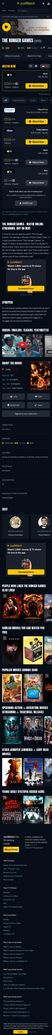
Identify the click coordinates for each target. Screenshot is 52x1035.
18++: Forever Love (11, 869)
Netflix (6, 919)
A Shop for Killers (10, 896)
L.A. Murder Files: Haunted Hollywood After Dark (24, 988)
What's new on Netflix (12, 947)
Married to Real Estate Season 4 (16, 1012)
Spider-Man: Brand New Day (15, 865)
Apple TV (7, 927)
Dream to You (9, 899)
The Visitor (8, 981)
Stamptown (8, 977)
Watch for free (34, 56)
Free (33, 100)
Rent (43, 100)
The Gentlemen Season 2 (13, 1001)
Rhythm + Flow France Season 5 (16, 1015)
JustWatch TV (9, 934)
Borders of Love (9, 872)
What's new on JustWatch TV (15, 961)
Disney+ (6, 930)
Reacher (6, 892)
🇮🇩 (43, 66)
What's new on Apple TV (13, 954)
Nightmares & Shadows (13, 876)
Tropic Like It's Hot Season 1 (14, 1008)
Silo (4, 903)
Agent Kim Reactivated (12, 907)
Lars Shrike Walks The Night (14, 974)
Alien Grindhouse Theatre (14, 985)
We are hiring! (11, 849)
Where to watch (12, 56)
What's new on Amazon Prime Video (18, 950)
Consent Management (34, 847)
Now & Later (8, 879)
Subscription (19, 100)
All (6, 100)
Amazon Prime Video (12, 923)
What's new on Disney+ (13, 957)
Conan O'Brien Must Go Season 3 (17, 1005)
